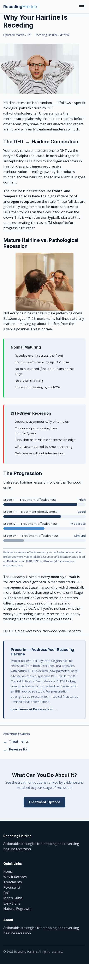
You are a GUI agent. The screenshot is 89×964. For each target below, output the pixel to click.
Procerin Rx (39, 696)
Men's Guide (13, 898)
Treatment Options (44, 802)
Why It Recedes (15, 877)
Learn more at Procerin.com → (34, 709)
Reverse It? (11, 887)
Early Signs (11, 903)
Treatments (12, 882)
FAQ (6, 892)
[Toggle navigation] (81, 7)
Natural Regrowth (17, 908)
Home (8, 871)
